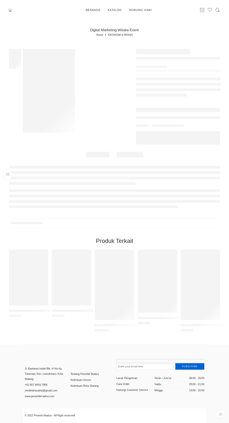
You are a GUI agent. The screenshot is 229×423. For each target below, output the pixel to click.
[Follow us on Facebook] (71, 362)
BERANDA (93, 10)
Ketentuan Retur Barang (84, 385)
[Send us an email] (78, 362)
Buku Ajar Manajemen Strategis (159, 318)
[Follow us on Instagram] (84, 362)
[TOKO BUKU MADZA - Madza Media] (23, 10)
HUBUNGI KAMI (140, 10)
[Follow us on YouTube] (90, 362)
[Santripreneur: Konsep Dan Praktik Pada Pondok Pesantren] (114, 285)
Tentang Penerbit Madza (84, 374)
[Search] (217, 10)
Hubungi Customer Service (132, 390)
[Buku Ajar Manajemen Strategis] (157, 281)
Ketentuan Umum (80, 379)
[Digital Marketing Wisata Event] (49, 91)
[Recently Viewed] (220, 414)
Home (99, 35)
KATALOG (115, 10)
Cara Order (123, 384)
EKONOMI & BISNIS (120, 35)
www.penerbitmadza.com (39, 396)
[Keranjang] (202, 10)
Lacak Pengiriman (126, 378)
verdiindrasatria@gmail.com (41, 390)
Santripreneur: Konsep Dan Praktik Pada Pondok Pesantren (134, 325)
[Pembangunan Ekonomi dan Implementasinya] (200, 285)
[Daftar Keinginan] (44, 254)
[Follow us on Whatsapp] (97, 362)
